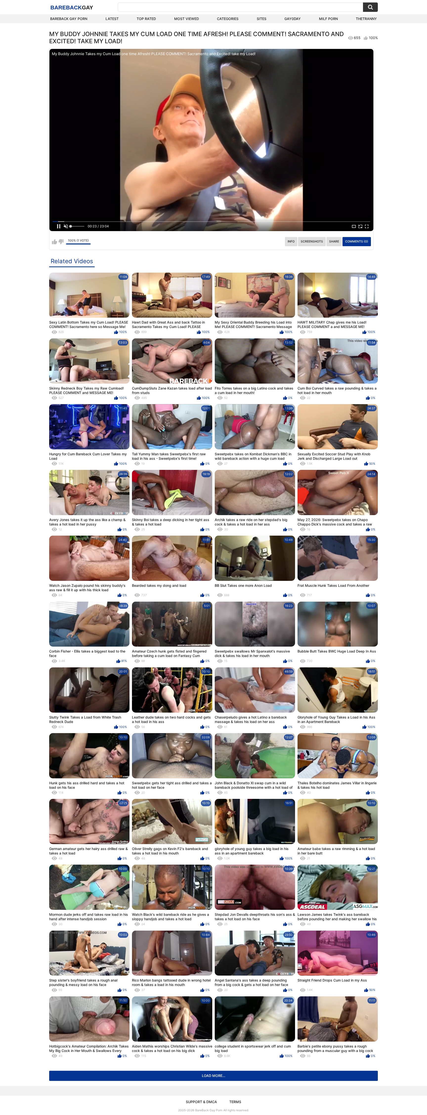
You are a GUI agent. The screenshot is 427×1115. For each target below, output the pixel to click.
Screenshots (312, 241)
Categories (227, 19)
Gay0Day (292, 19)
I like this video (54, 241)
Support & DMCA (201, 1102)
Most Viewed (186, 19)
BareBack (71, 7)
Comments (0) (356, 241)
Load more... (213, 1075)
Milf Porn (328, 19)
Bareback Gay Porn (68, 19)
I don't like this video (61, 241)
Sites (261, 19)
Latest (112, 19)
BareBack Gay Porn (208, 1110)
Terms (235, 1102)
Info (291, 241)
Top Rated (146, 19)
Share (334, 241)
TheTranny (366, 19)
